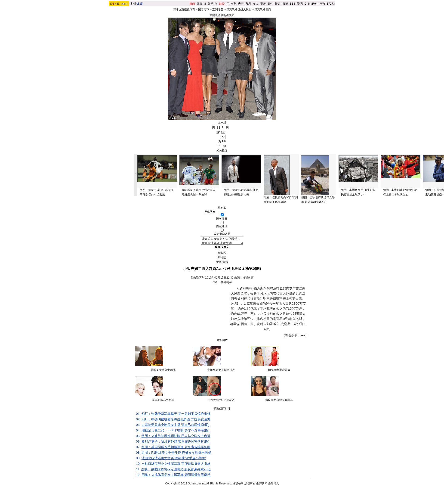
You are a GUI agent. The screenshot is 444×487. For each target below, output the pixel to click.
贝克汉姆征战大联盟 (238, 9)
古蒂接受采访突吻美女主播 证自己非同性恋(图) (176, 425)
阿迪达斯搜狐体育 (184, 9)
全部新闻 (261, 483)
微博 (285, 3)
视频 (263, 3)
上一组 (222, 122)
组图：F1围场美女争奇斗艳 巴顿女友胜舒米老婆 (176, 452)
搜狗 (322, 3)
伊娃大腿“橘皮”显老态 (221, 400)
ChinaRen (311, 3)
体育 (199, 3)
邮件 (270, 3)
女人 (255, 3)
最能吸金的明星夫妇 (222, 15)
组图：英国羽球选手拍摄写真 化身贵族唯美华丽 (176, 447)
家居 (248, 3)
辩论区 (222, 257)
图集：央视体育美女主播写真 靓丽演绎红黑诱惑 (176, 475)
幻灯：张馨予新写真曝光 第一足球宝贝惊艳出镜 (176, 414)
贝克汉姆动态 (262, 9)
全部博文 (273, 483)
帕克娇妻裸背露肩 (279, 370)
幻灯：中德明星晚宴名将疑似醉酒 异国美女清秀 (176, 419)
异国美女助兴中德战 (163, 370)
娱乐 (210, 3)
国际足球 (203, 9)
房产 (241, 3)
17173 (331, 3)
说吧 (300, 3)
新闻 (192, 3)
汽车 (233, 3)
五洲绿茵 (217, 9)
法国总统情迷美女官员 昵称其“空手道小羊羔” (174, 458)
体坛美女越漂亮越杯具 (279, 400)
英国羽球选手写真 (163, 400)
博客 (278, 3)
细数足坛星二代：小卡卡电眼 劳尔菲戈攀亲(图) (176, 430)
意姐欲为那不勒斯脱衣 (221, 370)
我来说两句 (197, 277)
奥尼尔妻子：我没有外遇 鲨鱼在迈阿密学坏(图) (176, 441)
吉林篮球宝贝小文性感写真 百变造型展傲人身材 (176, 463)
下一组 (222, 146)
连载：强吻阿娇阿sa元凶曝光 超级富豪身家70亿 (176, 469)
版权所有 (250, 483)
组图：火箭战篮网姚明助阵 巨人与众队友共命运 (176, 436)
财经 (222, 3)
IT (227, 3)
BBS (292, 3)
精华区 (222, 252)
